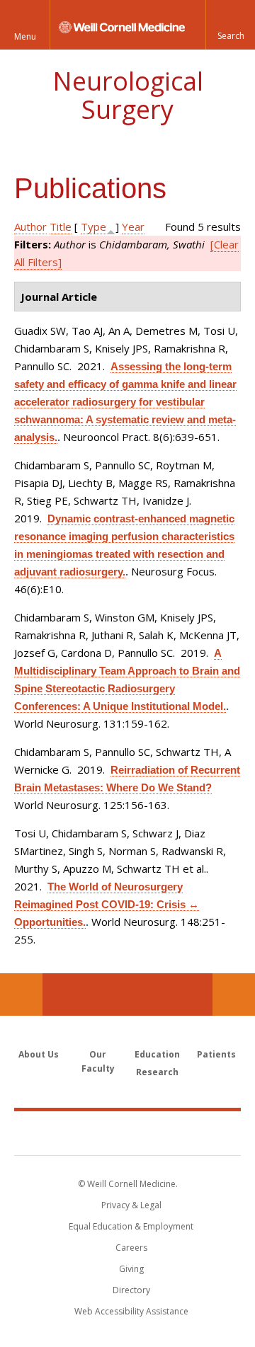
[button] (230, 25)
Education (157, 1054)
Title (61, 226)
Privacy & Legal (131, 1205)
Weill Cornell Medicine (127, 1132)
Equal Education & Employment (131, 1226)
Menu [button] (25, 36)
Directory (131, 1290)
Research (157, 1072)
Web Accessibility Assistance (131, 1311)
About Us (38, 1054)
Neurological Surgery (127, 95)
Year (133, 226)
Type (93, 226)
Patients (216, 1054)
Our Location (21, 994)
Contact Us (233, 994)
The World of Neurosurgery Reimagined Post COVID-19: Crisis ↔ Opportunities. (106, 904)
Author (30, 226)
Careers (131, 1248)
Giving (131, 1269)
